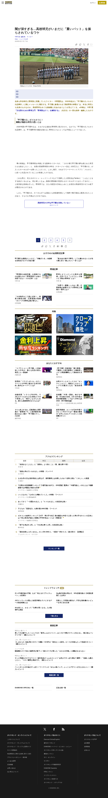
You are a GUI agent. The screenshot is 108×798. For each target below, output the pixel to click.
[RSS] (63, 729)
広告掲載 (10, 764)
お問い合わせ (11, 768)
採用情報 (87, 746)
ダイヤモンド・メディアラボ (53, 782)
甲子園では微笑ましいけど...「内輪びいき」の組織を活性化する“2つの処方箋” (33, 259)
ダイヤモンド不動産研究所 (52, 764)
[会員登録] (102, 2)
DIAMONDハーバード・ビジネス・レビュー (58, 746)
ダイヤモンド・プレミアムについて (18, 743)
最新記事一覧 (54, 675)
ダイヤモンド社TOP (90, 739)
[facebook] (54, 729)
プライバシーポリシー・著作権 (17, 757)
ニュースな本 (23, 39)
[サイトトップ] (8, 2)
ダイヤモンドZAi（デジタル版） (54, 750)
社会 (16, 39)
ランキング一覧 (54, 548)
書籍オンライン (49, 754)
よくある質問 (11, 761)
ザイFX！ (47, 761)
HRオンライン (48, 772)
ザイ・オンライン (49, 757)
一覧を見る (54, 616)
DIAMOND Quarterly (50, 768)
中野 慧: (24, 37)
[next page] (70, 240)
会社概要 (87, 743)
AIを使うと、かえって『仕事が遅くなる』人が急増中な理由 (33, 608)
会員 (83, 461)
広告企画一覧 (61, 687)
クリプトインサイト (50, 775)
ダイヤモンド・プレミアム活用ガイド (19, 746)
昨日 (44, 461)
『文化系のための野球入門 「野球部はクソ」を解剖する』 (37, 110)
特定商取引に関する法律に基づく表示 (19, 754)
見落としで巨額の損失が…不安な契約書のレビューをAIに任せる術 (74, 601)
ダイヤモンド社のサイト (52, 735)
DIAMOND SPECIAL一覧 (24, 687)
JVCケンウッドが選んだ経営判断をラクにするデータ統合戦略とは (33, 601)
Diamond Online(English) (52, 739)
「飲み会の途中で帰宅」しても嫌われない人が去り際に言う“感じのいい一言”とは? (74, 259)
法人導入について (13, 772)
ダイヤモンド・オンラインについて (19, 735)
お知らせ (87, 750)
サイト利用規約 (12, 750)
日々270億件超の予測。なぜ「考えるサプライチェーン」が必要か (33, 594)
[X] (45, 729)
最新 (24, 461)
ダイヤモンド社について (92, 735)
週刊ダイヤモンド (49, 743)
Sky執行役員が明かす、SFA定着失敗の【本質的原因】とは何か (74, 594)
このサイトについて (13, 739)
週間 (63, 461)
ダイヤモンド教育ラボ (51, 779)
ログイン (93, 2)
